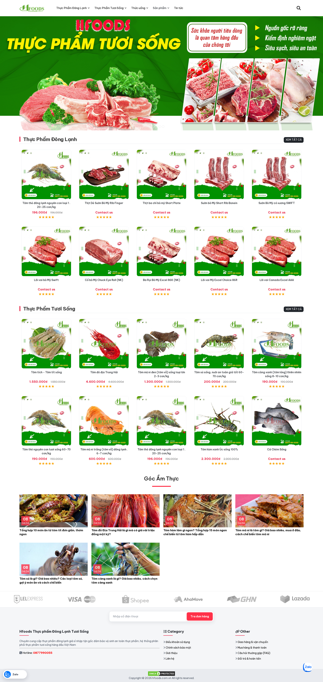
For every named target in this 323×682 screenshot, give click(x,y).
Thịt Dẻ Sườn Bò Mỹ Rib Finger (104, 203)
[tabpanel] (161, 73)
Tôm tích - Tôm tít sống (46, 372)
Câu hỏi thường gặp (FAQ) (254, 653)
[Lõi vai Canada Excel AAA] (276, 251)
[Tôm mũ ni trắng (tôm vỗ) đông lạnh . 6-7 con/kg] (104, 421)
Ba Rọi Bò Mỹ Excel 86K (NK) (161, 280)
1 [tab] (160, 126)
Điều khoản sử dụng (178, 642)
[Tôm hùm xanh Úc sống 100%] (219, 421)
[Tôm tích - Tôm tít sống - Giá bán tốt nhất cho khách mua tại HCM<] (46, 343)
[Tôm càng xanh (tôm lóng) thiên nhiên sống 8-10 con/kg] (276, 343)
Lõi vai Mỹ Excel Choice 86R (219, 280)
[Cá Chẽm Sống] (276, 421)
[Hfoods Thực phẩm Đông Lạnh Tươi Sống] (32, 8)
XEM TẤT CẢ (294, 139)
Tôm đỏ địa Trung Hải (104, 372)
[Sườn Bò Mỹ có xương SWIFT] (276, 174)
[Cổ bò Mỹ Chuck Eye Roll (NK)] (104, 251)
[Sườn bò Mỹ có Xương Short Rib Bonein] (219, 174)
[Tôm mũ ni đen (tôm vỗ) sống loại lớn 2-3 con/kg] (161, 343)
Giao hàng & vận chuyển (253, 642)
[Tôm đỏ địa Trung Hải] (104, 343)
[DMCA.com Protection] (161, 673)
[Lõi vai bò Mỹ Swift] (46, 251)
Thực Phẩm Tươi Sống (49, 309)
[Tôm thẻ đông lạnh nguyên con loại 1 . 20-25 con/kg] (46, 174)
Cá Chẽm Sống (276, 449)
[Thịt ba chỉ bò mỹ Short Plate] (161, 174)
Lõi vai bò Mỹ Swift (46, 280)
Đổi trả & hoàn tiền (249, 658)
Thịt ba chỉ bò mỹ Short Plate (162, 203)
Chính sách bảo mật (178, 647)
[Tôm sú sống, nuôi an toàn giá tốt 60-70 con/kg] (219, 343)
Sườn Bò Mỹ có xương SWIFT (277, 203)
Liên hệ (170, 658)
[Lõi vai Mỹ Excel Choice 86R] (219, 251)
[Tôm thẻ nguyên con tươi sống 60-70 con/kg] (46, 421)
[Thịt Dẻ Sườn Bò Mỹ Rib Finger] (104, 174)
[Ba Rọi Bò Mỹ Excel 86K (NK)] (161, 251)
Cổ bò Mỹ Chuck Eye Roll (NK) (104, 280)
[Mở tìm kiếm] (299, 8)
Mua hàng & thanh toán (252, 647)
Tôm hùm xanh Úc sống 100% (219, 449)
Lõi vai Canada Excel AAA (277, 280)
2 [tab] (163, 126)
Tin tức (178, 8)
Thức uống (138, 8)
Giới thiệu (171, 653)
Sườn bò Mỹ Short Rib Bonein (219, 203)
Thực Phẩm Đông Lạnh (50, 139)
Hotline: (37, 653)
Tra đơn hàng (199, 616)
